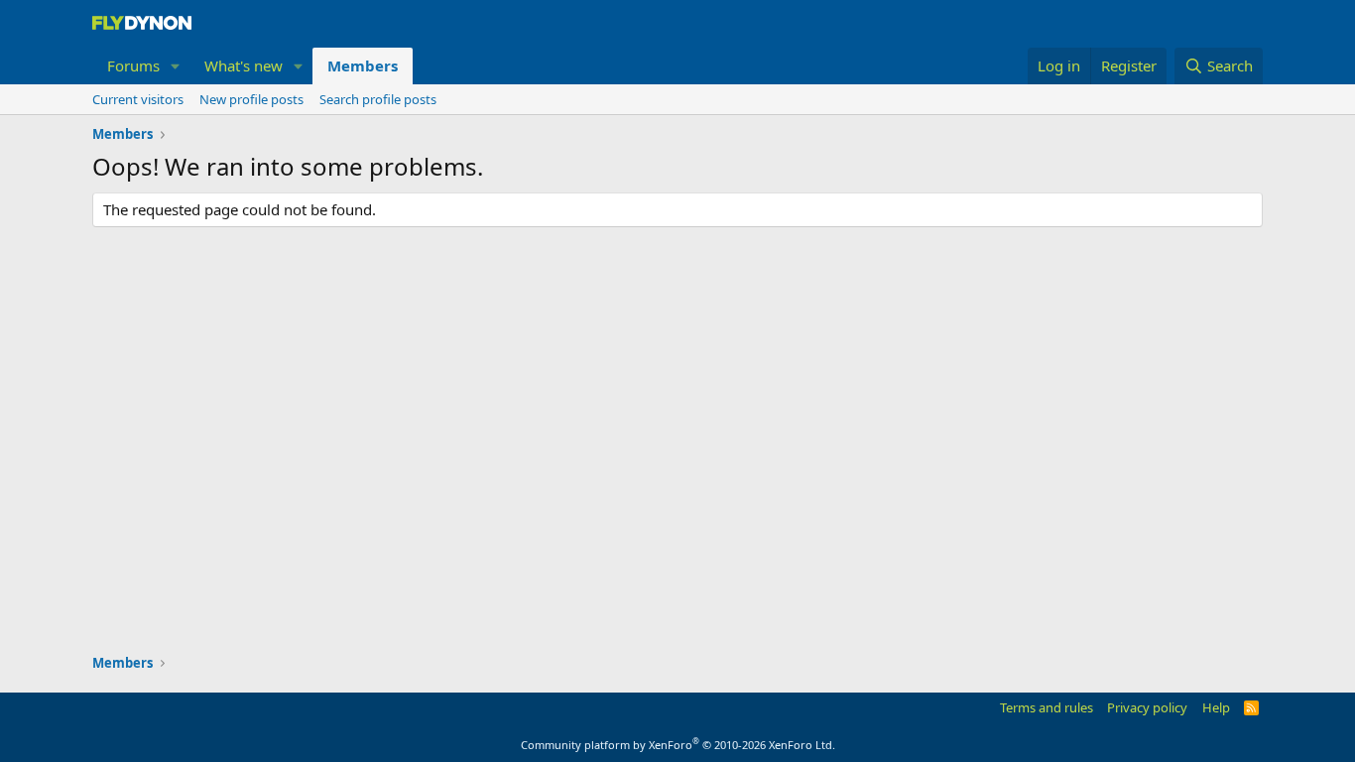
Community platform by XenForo (678, 744)
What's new (243, 65)
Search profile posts (377, 99)
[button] (175, 66)
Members (362, 65)
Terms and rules (1046, 707)
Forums (133, 65)
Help (1216, 707)
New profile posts (251, 99)
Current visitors (138, 99)
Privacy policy (1147, 707)
